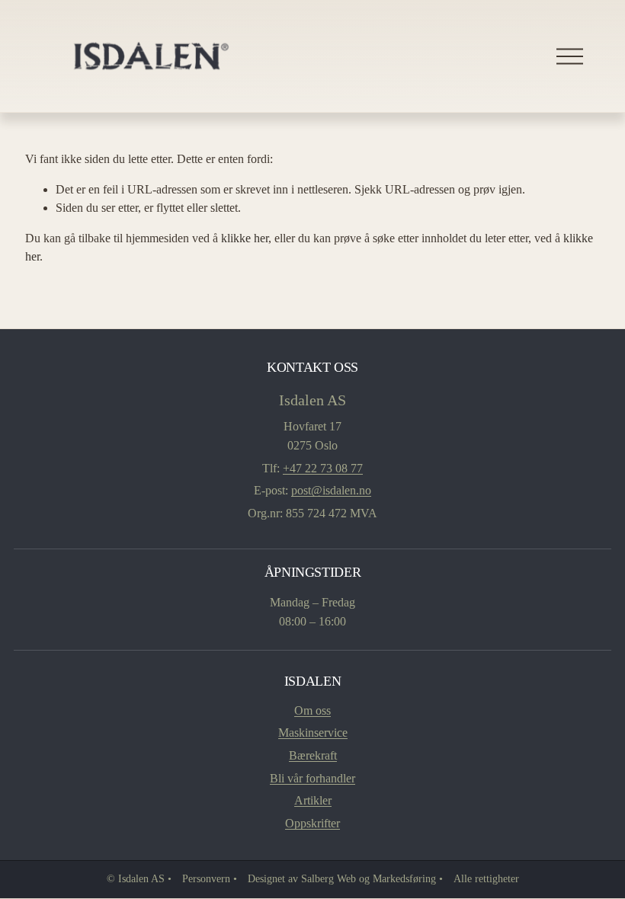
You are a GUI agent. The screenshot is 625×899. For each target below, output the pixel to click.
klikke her (244, 238)
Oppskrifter (312, 823)
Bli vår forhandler (312, 778)
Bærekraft (313, 755)
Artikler (313, 800)
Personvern (206, 879)
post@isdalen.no (331, 490)
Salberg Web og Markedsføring (368, 879)
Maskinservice (313, 732)
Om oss (312, 710)
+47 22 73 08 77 (323, 468)
